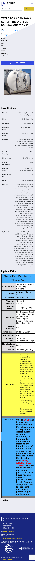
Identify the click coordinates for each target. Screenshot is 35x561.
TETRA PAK (4, 35)
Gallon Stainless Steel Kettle (10, 31)
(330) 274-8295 (8, 531)
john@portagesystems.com (12, 538)
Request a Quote (18, 63)
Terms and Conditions (7, 559)
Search (29, 9)
